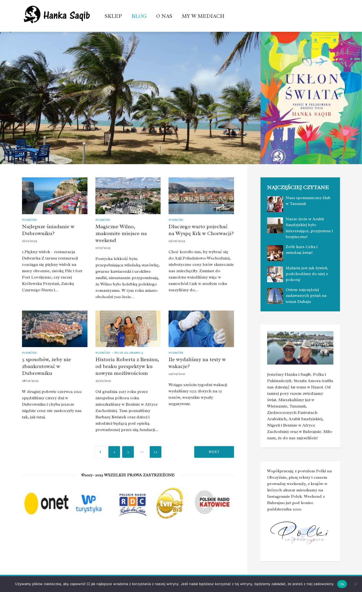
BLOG (139, 16)
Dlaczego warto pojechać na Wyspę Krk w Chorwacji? (201, 230)
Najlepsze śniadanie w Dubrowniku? (48, 230)
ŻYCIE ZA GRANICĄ (128, 353)
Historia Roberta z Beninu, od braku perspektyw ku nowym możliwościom (127, 366)
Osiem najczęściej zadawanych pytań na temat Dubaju (306, 295)
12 (155, 452)
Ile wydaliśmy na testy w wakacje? (197, 363)
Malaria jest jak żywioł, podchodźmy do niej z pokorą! (307, 273)
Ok (342, 584)
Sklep (113, 16)
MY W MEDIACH (203, 16)
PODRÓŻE (29, 220)
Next (214, 452)
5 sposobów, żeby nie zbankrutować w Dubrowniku (46, 366)
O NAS (164, 16)
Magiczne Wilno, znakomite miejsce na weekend (121, 233)
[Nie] (355, 584)
